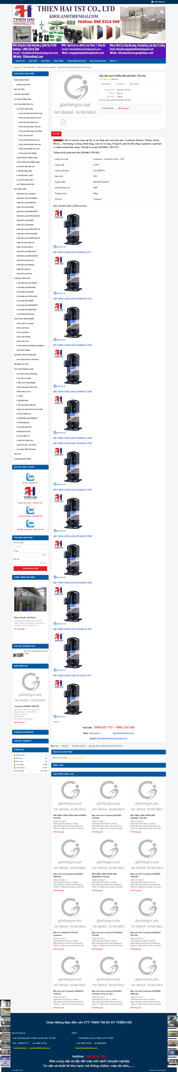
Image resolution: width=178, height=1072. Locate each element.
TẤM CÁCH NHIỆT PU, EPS (29, 149)
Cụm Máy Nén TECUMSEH (27, 283)
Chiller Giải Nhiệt (22, 94)
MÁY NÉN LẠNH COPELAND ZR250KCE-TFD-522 (104, 875)
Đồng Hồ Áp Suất (23, 431)
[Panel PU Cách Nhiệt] (5, 1044)
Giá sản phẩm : (108, 108)
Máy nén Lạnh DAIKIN (25, 207)
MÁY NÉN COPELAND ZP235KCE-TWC (72, 438)
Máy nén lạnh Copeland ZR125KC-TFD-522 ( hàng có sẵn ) (107, 992)
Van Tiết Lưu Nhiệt (24, 378)
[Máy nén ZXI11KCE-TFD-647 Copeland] (70, 913)
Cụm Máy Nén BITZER (25, 292)
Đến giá (16, 559)
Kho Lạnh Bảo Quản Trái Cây (30, 127)
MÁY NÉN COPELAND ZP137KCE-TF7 (72, 676)
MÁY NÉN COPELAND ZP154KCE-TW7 (72, 629)
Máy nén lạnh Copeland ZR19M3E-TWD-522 (145, 992)
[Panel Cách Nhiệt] (5, 1037)
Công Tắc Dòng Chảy (25, 440)
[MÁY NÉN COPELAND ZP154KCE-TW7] (72, 625)
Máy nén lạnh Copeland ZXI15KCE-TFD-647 (107, 933)
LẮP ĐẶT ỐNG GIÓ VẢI (25, 167)
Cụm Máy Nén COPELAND (27, 296)
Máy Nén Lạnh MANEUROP (27, 211)
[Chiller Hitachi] (173, 1024)
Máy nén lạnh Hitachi (25, 247)
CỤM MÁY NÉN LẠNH (22, 278)
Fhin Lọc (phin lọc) (24, 414)
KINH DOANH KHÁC (21, 80)
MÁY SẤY (17, 454)
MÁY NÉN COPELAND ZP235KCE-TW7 (72, 443)
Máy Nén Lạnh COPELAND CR (28, 229)
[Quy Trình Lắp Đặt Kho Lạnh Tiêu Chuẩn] (18, 660)
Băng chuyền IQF (23, 85)
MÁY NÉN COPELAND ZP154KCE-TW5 (72, 583)
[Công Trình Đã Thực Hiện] (5, 1003)
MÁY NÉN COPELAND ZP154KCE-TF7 (72, 252)
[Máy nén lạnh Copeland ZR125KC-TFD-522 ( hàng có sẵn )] (108, 972)
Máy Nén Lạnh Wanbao (25, 265)
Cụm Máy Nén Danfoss (26, 314)
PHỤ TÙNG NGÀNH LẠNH (23, 369)
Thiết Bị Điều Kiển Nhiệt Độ (27, 418)
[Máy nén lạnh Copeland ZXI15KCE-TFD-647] (108, 913)
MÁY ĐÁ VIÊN (19, 89)
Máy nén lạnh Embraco (25, 242)
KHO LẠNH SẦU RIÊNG (28, 153)
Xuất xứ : (112, 93)
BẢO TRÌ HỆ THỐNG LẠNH (27, 158)
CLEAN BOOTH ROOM (22, 459)
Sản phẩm (45, 61)
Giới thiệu (33, 61)
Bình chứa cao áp (23, 392)
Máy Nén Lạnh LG (23, 269)
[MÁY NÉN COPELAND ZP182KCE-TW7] (72, 485)
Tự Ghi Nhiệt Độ (23, 423)
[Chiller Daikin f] (173, 1043)
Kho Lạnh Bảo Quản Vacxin (29, 140)
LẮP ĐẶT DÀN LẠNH (25, 180)
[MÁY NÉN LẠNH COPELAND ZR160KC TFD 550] (70, 796)
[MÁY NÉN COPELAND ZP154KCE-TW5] (72, 578)
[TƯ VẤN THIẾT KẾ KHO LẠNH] (5, 1061)
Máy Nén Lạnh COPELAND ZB (28, 216)
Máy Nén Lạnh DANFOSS (26, 203)
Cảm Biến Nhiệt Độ (24, 427)
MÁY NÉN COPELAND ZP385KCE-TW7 (72, 299)
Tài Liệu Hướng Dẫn (22, 99)
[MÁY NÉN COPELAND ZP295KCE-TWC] (72, 387)
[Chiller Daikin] (173, 1033)
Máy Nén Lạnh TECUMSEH (27, 198)
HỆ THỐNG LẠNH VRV (25, 184)
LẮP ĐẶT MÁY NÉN (24, 171)
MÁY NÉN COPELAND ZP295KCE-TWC (72, 392)
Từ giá (16, 551)
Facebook (106, 84)
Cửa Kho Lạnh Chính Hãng (27, 374)
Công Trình (58, 61)
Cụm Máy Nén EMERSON (26, 310)
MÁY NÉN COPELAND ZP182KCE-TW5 (72, 536)
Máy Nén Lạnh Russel (25, 260)
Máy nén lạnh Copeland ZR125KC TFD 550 (107, 816)
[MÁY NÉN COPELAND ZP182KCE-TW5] (72, 532)
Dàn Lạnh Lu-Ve (23, 341)
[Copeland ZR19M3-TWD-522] (30, 688)
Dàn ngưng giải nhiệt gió (26, 405)
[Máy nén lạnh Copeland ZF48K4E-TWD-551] (147, 855)
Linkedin (135, 84)
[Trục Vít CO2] (173, 1017)
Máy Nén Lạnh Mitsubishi (26, 251)
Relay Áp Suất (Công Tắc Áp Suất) (30, 409)
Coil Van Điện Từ (23, 436)
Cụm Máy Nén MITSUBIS (26, 287)
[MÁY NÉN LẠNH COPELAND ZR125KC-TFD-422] (147, 796)
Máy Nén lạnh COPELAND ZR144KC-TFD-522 (105, 746)
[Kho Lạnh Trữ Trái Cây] (5, 1012)
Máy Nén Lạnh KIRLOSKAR (27, 256)
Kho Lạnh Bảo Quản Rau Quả (30, 144)
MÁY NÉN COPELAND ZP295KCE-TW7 (72, 345)
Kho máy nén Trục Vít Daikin (27, 359)
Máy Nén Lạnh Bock (24, 274)
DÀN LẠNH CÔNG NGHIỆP (24, 319)
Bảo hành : (111, 97)
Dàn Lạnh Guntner (24, 337)
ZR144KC (65, 746)
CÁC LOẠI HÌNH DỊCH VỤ (23, 104)
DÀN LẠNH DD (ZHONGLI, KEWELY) (30, 346)
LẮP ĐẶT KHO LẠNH (25, 109)
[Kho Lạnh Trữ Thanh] (5, 1021)
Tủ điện (20, 396)
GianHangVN (162, 1070)
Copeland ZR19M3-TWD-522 (26, 706)
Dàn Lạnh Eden (23, 332)
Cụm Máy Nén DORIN (25, 301)
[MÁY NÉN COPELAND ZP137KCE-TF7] (72, 671)
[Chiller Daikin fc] (173, 1062)
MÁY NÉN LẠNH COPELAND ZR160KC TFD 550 (70, 816)
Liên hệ (112, 61)
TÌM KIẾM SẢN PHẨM (30, 568)
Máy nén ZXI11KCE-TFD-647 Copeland (65, 933)
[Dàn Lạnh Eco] (5, 1029)
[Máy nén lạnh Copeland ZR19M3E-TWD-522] (147, 972)
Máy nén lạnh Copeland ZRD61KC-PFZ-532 (145, 933)
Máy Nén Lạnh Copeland (26, 194)
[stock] (173, 1053)
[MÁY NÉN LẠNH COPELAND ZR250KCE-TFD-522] (108, 855)
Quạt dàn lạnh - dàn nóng (26, 445)
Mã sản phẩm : (110, 90)
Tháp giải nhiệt (22, 400)
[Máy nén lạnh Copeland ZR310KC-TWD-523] (70, 855)
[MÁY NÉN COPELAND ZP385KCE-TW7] (72, 294)
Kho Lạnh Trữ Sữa (26, 135)
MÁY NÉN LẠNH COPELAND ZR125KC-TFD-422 (142, 816)
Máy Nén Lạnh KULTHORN (27, 234)
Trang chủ (20, 61)
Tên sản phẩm (19, 543)
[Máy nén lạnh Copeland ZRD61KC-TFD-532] (70, 972)
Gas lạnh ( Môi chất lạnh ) (26, 449)
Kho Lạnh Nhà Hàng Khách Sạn (31, 113)
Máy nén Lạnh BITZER (25, 225)
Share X (121, 84)
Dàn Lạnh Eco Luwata (25, 323)
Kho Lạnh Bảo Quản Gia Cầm (30, 118)
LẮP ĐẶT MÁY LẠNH (25, 175)
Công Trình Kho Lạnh (76, 61)
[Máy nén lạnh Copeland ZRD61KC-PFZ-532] (147, 913)
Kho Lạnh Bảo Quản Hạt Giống (30, 131)
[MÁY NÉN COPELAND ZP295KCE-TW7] (72, 341)
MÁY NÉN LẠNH (20, 189)
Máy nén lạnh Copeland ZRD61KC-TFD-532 (68, 992)
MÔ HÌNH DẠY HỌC (21, 364)
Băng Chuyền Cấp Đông (25, 617)
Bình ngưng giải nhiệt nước (27, 387)
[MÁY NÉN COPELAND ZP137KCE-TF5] (72, 718)
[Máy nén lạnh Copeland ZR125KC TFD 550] (108, 796)
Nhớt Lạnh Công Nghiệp (26, 383)
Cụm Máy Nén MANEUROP (27, 305)
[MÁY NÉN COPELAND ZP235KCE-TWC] (72, 434)
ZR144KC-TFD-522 (79, 746)
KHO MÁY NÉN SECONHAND (25, 355)
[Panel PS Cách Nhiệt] (5, 1052)
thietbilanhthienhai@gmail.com (112, 738)
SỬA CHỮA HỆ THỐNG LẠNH (28, 162)
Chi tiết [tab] (56, 134)
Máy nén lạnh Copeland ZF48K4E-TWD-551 (145, 875)
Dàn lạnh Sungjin (98, 61)
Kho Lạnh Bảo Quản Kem (28, 122)
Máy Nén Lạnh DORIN (25, 220)
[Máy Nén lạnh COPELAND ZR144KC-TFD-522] (75, 96)
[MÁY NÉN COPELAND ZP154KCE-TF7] (72, 248)
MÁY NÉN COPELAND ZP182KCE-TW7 (72, 490)
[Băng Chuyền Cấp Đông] (30, 599)
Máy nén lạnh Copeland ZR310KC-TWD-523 (68, 875)
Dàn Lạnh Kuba (23, 328)
